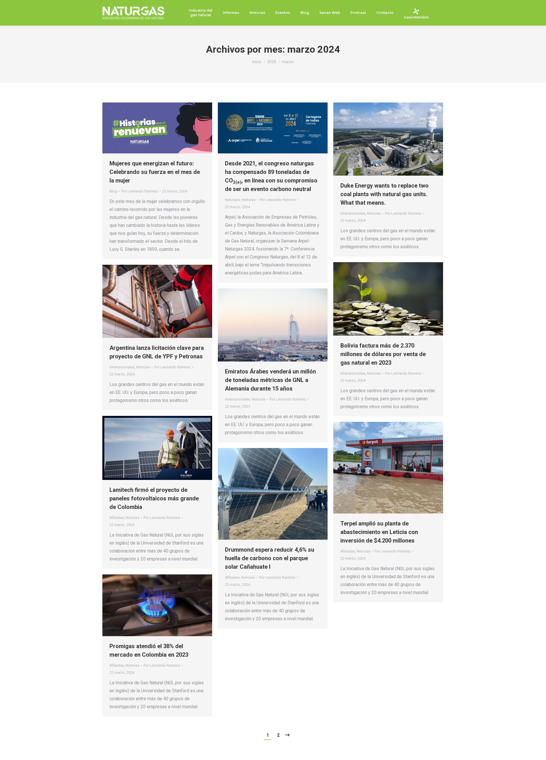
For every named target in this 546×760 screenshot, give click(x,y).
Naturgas (232, 200)
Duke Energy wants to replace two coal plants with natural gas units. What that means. (384, 194)
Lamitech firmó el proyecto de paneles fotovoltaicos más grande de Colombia (154, 498)
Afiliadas (116, 517)
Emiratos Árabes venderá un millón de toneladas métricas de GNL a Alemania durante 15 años (270, 380)
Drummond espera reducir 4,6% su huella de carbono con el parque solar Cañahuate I (269, 558)
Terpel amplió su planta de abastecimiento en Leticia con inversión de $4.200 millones (379, 532)
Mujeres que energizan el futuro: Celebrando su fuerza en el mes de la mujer (154, 172)
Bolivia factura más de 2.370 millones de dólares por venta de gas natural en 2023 (383, 354)
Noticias (248, 200)
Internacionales (352, 213)
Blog (113, 191)
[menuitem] (201, 13)
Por (139, 191)
